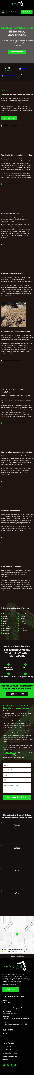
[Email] (15, 1065)
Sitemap (5, 1059)
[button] (17, 934)
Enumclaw (6, 631)
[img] (17, 935)
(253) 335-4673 (13, 11)
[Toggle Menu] (3, 12)
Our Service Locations (9, 1056)
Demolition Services (9, 1050)
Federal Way (23, 614)
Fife (4, 623)
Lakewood (6, 614)
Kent (4, 621)
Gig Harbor (6, 628)
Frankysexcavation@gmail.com (13, 1008)
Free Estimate (26, 11)
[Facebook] (4, 1065)
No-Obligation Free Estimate (17, 797)
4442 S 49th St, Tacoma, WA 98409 (14, 1024)
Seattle (22, 628)
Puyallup (22, 616)
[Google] (7, 1065)
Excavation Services (9, 1047)
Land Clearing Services (10, 1053)
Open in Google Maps (17, 956)
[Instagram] (11, 1065)
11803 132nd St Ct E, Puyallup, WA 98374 (16, 1019)
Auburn (5, 616)
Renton (22, 621)
